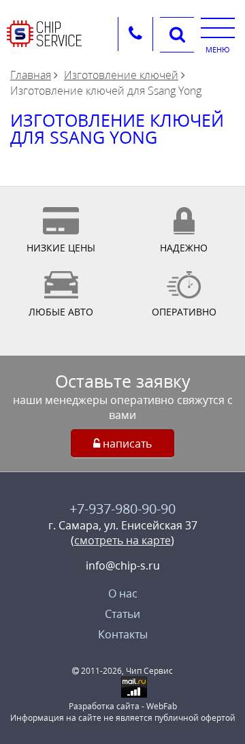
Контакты (123, 634)
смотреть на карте (122, 540)
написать (126, 443)
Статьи (122, 613)
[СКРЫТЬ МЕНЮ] (218, 27)
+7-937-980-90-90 (122, 508)
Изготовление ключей (121, 74)
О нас (122, 593)
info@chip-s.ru (123, 565)
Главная (30, 74)
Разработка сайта (104, 706)
